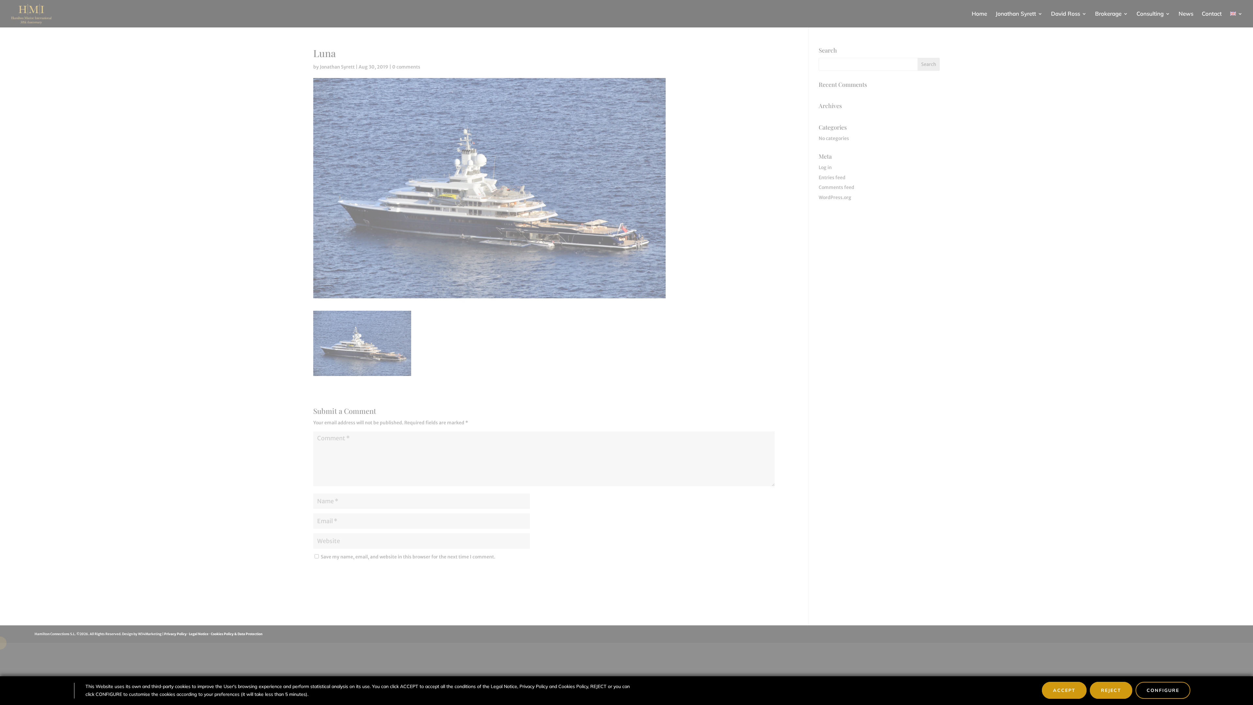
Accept (1064, 690)
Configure (1163, 690)
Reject (1111, 690)
